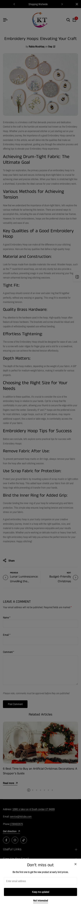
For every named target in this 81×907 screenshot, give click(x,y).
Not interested (40, 900)
